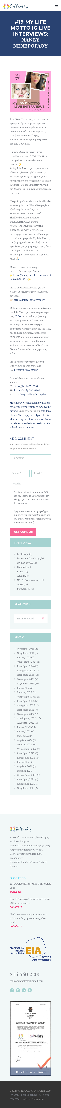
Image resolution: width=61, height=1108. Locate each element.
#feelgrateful (38, 415)
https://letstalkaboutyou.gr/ (29, 300)
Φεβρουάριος (26, 661)
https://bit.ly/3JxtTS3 (26, 369)
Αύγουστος (25, 683)
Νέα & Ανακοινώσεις (28, 580)
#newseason (37, 419)
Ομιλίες (21, 584)
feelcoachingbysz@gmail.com (26, 981)
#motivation (27, 427)
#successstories (37, 423)
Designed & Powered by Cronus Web (30, 1090)
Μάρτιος (24, 692)
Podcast (21, 567)
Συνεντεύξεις (23, 588)
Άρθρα (20, 575)
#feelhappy (16, 402)
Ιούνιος (24, 731)
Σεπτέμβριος (26, 718)
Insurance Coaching (28, 558)
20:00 (18, 316)
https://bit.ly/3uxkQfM (33, 394)
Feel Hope (23, 554)
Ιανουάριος (25, 666)
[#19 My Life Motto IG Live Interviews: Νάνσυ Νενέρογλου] (30, 91)
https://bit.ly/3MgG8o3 (27, 390)
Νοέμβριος (25, 653)
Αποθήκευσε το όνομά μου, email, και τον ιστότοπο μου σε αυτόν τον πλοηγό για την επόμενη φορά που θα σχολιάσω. (31, 497)
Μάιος (23, 735)
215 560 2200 (25, 974)
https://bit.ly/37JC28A (26, 386)
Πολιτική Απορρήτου (32, 1099)
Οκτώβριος (25, 648)
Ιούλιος (24, 657)
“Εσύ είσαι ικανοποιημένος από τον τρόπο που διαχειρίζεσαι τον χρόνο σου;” (28, 918)
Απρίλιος (24, 740)
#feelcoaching (31, 402)
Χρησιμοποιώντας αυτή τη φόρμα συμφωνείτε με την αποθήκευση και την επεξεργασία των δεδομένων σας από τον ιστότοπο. (32, 516)
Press (20, 571)
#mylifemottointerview (28, 406)
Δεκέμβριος (26, 670)
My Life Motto (25, 562)
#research (23, 423)
